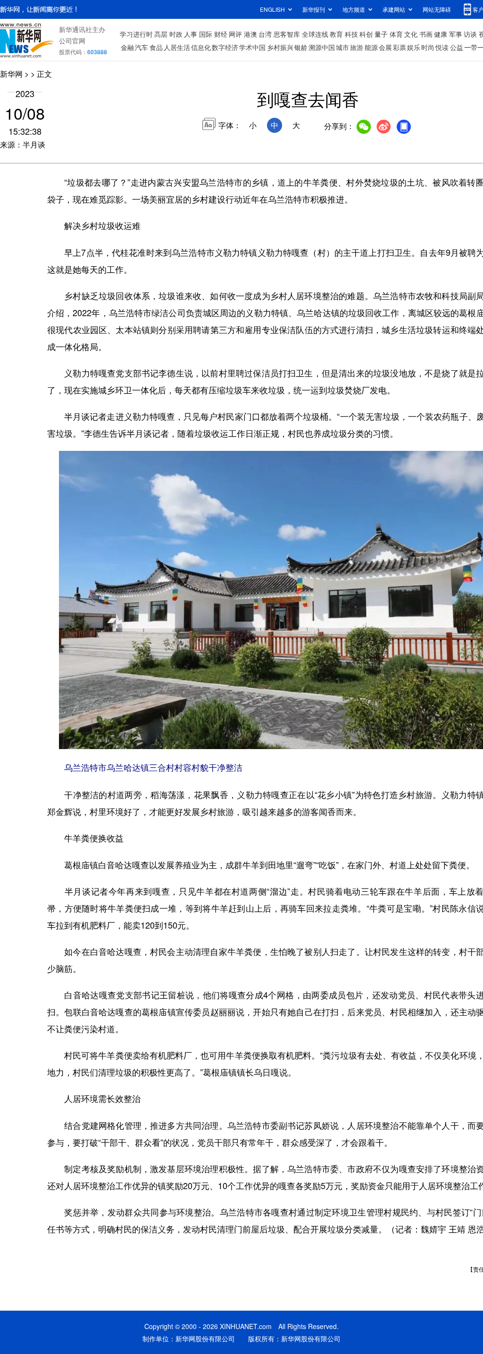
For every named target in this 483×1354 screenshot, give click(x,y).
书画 (426, 34)
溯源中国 (321, 47)
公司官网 (72, 40)
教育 (336, 34)
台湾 (265, 34)
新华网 (11, 73)
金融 (127, 47)
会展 (385, 47)
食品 (156, 47)
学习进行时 (136, 34)
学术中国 (252, 47)
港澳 (250, 34)
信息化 (201, 47)
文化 (410, 34)
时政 (176, 34)
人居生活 (177, 47)
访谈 (470, 34)
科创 (366, 34)
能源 (371, 47)
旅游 (356, 47)
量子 (381, 34)
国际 (205, 34)
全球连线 (315, 34)
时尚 (427, 47)
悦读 (442, 47)
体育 (396, 34)
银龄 (301, 47)
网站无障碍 (437, 9)
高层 (160, 34)
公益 (456, 47)
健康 (440, 34)
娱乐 (413, 47)
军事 (455, 34)
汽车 (141, 47)
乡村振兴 (280, 47)
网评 (235, 34)
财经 (220, 34)
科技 (351, 34)
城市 (342, 47)
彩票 (399, 47)
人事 (190, 34)
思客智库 (287, 34)
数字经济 (225, 47)
